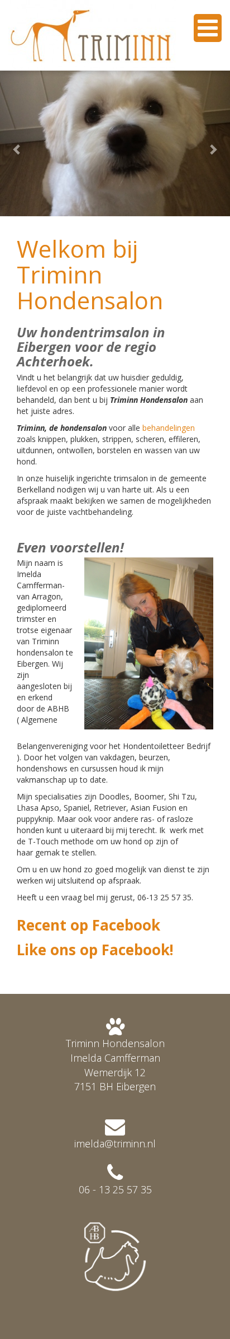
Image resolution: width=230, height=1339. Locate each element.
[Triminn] (92, 35)
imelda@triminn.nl (115, 1143)
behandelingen (168, 427)
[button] (17, 143)
